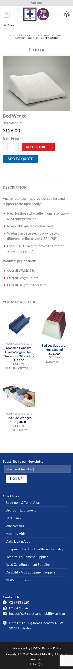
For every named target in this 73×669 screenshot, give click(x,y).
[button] (36, 50)
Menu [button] (11, 25)
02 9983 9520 (19, 602)
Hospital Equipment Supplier (27, 557)
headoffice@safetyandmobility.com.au (37, 613)
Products (25, 35)
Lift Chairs (13, 518)
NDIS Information (19, 580)
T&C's (36, 648)
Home (12, 35)
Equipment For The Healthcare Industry (34, 549)
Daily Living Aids (18, 541)
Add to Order (38, 147)
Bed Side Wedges (19, 418)
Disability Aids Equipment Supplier (31, 572)
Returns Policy (51, 648)
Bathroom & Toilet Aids (23, 503)
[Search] (6, 14)
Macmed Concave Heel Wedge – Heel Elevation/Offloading (18, 352)
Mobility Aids (15, 534)
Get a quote (36, 3)
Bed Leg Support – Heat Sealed (54, 347)
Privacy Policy (21, 648)
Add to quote (20, 159)
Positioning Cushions (28, 38)
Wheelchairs (15, 526)
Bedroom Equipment (21, 510)
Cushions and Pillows (47, 35)
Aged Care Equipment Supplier (28, 565)
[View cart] (67, 14)
